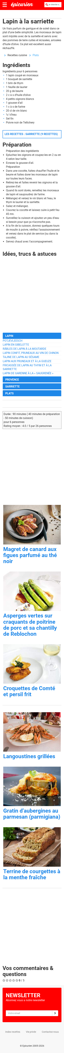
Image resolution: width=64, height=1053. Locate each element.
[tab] (32, 336)
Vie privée (31, 1031)
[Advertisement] (32, 297)
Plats (36, 55)
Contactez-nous (50, 1031)
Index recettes (12, 1031)
